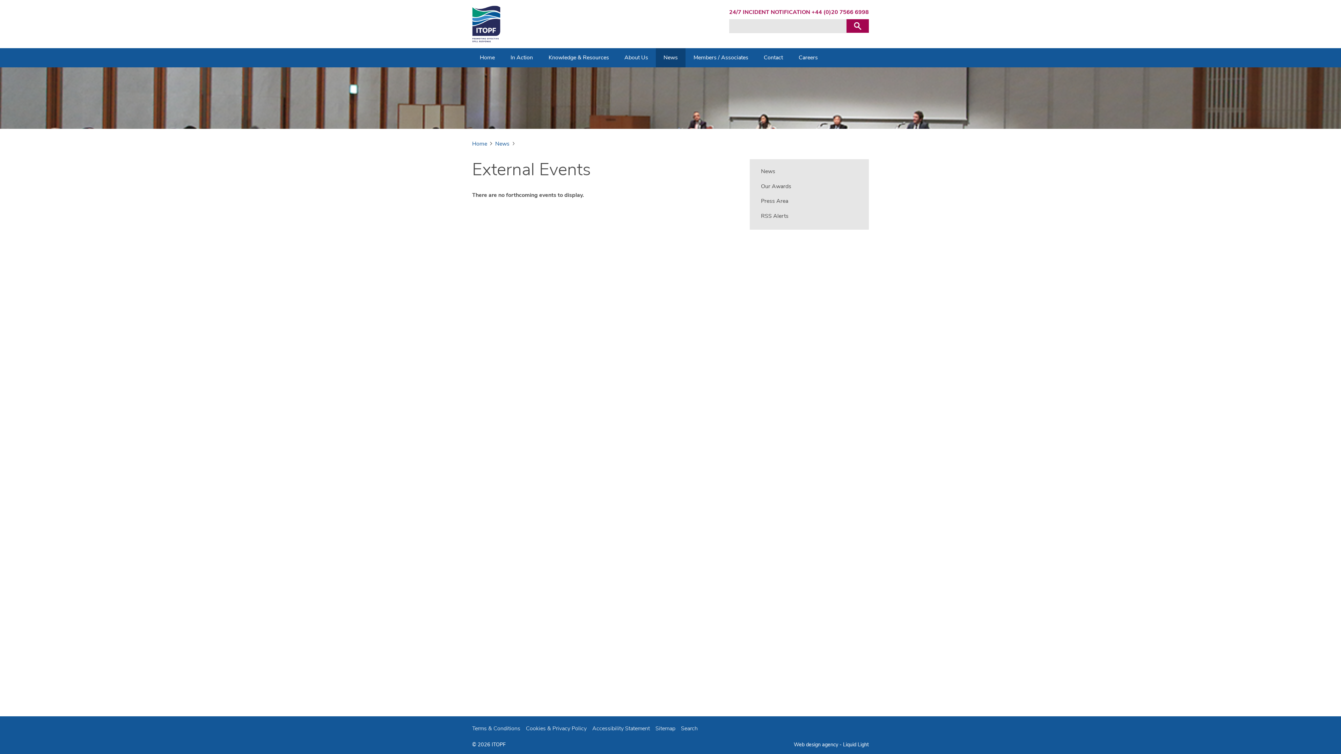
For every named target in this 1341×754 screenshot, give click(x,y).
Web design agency (817, 744)
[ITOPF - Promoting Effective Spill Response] (486, 24)
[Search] (858, 26)
